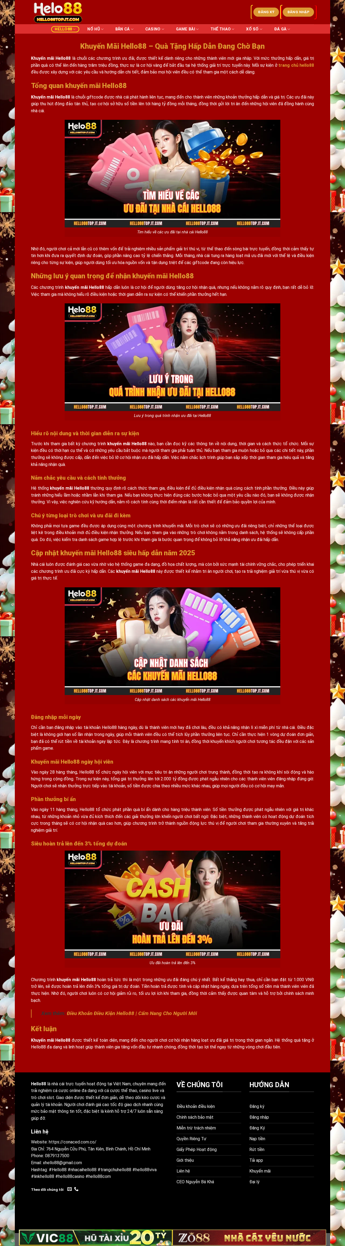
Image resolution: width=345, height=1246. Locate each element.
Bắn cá (122, 29)
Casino (153, 29)
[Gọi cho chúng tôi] (76, 1189)
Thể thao (221, 29)
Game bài (185, 29)
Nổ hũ (93, 29)
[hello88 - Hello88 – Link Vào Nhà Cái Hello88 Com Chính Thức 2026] (58, 12)
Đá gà (280, 29)
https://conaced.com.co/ (72, 1142)
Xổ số (252, 29)
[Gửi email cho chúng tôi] (69, 1189)
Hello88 (63, 29)
